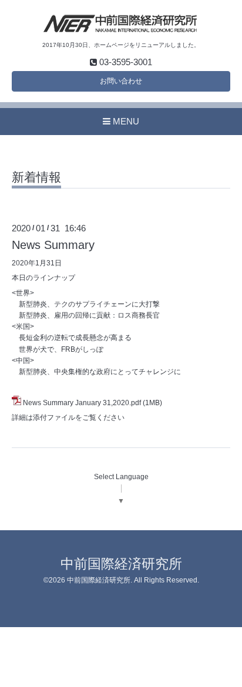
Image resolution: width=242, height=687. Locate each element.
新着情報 (36, 177)
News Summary (53, 244)
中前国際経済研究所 (121, 564)
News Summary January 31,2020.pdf (82, 403)
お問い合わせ (121, 81)
